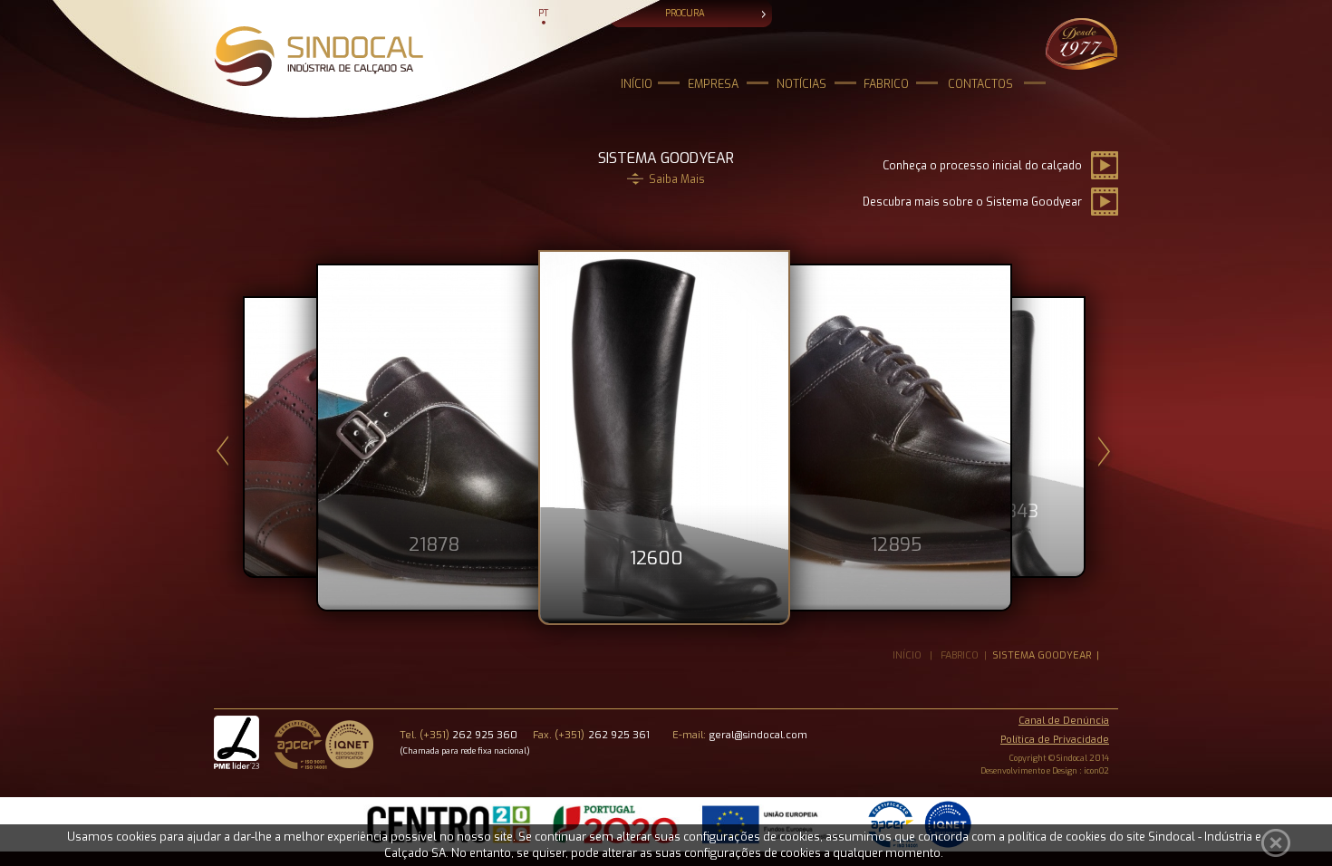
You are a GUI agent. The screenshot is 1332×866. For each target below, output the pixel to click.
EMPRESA (713, 83)
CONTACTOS (980, 83)
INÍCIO (636, 83)
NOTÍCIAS (801, 83)
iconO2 (1096, 770)
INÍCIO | (917, 655)
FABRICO (886, 83)
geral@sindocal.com (758, 735)
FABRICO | (966, 655)
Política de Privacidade (1054, 739)
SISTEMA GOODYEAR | (1048, 655)
